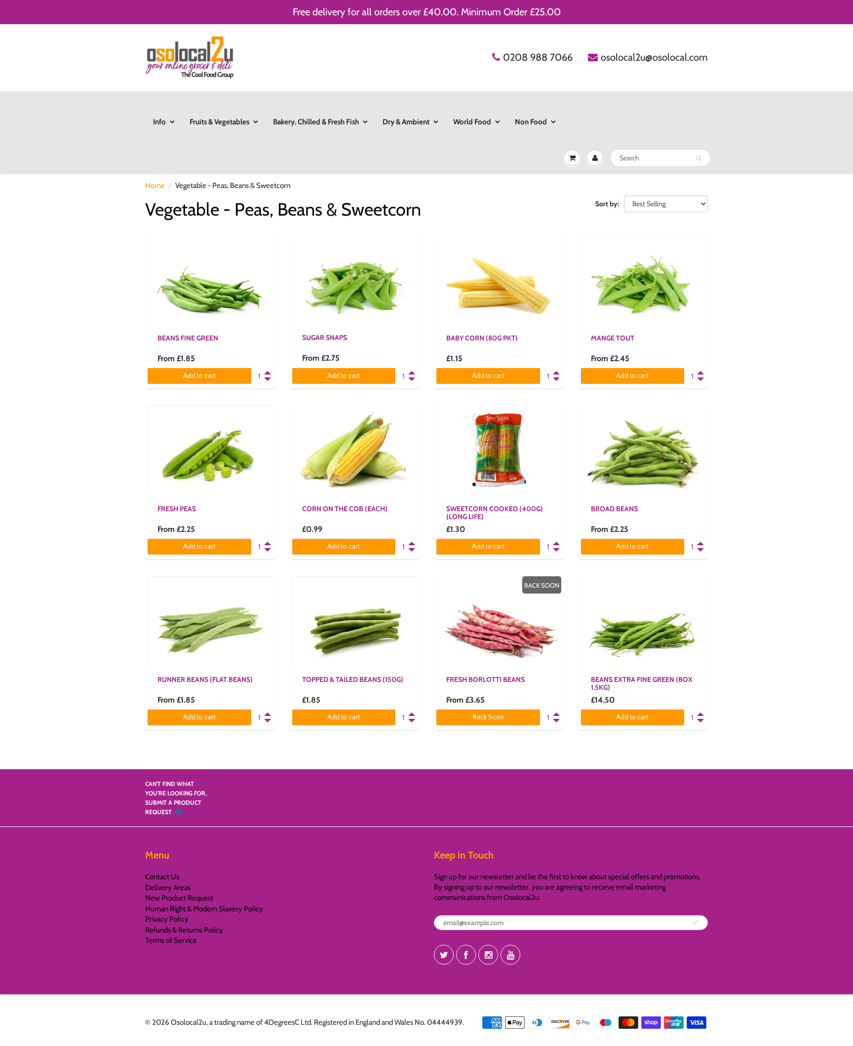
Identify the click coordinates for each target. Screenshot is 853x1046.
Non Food (531, 121)
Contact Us (162, 876)
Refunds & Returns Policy (184, 930)
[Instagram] (488, 955)
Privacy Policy (167, 919)
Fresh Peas (176, 508)
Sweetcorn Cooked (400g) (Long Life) (494, 512)
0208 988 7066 (538, 57)
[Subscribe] (695, 922)
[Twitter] (444, 955)
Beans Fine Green (187, 338)
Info (159, 121)
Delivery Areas (168, 887)
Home (155, 185)
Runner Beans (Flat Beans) (205, 679)
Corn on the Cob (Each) (345, 508)
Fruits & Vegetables (219, 121)
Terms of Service (171, 940)
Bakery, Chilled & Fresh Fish (316, 121)
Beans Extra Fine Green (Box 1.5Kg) (642, 683)
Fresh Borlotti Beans (485, 679)
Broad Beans (614, 508)
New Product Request (179, 898)
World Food (472, 121)
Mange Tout (612, 338)
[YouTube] (510, 955)
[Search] (699, 158)
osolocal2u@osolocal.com (654, 57)
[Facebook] (466, 955)
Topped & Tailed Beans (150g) (352, 679)
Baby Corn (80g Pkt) (482, 338)
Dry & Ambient (406, 121)
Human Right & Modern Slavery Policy (204, 908)
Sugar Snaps (324, 337)
